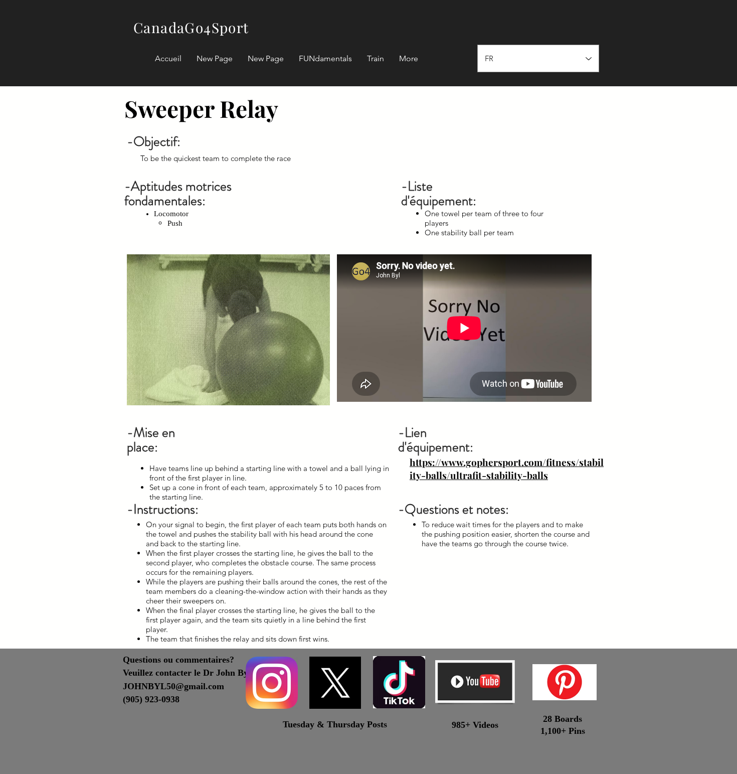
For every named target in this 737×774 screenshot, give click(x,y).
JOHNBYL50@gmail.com (173, 686)
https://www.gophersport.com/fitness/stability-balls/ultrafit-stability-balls (507, 468)
